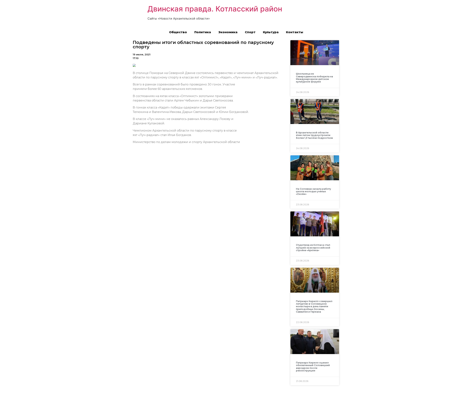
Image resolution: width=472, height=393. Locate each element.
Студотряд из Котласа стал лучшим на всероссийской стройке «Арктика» (313, 248)
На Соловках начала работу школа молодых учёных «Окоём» (313, 191)
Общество (178, 32)
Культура (271, 32)
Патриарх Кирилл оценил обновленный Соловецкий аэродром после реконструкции (313, 366)
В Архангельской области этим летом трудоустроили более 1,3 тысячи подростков (314, 135)
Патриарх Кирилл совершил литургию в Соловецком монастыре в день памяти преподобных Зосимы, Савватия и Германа (314, 306)
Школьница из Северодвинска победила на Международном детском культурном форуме (314, 77)
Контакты (294, 32)
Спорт (250, 32)
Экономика (227, 32)
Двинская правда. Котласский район (215, 8)
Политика (202, 32)
